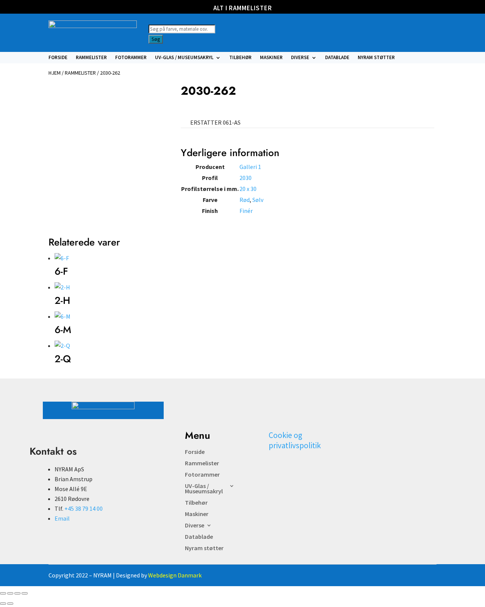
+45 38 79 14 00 (83, 508)
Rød (244, 199)
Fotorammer (131, 58)
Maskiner (271, 58)
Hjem (54, 72)
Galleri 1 (250, 167)
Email (62, 518)
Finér (246, 210)
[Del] (17, 593)
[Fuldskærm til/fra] (10, 593)
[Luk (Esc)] (25, 593)
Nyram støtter (376, 58)
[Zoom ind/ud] (3, 593)
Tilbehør (240, 58)
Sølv (257, 199)
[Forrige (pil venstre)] (3, 603)
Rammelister (91, 58)
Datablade (337, 58)
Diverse (300, 58)
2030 (245, 177)
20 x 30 (248, 188)
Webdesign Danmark (175, 575)
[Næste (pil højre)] (10, 603)
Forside (57, 58)
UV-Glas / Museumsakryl (184, 58)
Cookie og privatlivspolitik (295, 440)
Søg (156, 39)
